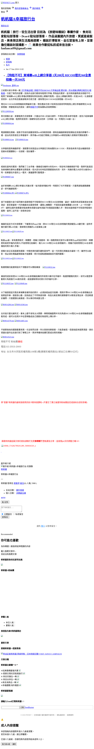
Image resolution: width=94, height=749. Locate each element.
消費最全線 (21, 493)
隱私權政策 (61, 715)
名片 (8, 65)
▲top (3, 497)
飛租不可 (34, 107)
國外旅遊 (20, 490)
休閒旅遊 (21, 54)
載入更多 (5, 502)
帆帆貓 (4, 469)
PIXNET (28, 715)
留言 (22, 483)
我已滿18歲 (6, 744)
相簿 (8, 59)
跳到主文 (5, 26)
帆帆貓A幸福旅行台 (18, 19)
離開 (14, 744)
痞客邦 (17, 483)
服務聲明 (70, 715)
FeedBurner (29, 707)
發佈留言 (5, 517)
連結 (20, 341)
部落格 (9, 62)
